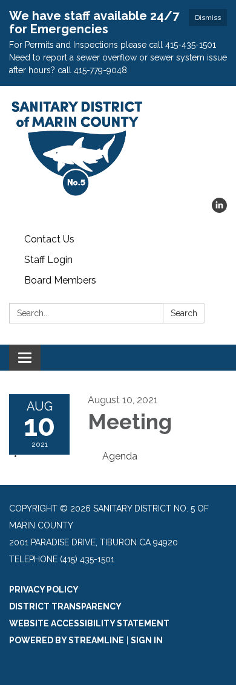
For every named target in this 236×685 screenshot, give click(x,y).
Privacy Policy (44, 589)
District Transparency (65, 606)
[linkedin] (219, 209)
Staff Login (48, 259)
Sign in (147, 640)
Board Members (60, 280)
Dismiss (208, 17)
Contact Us (49, 239)
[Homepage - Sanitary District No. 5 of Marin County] (118, 148)
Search (184, 313)
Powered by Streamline (66, 640)
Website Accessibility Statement (89, 623)
